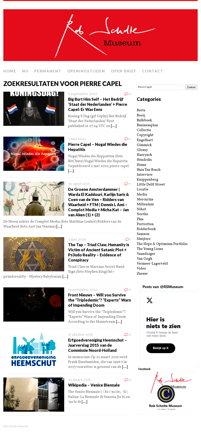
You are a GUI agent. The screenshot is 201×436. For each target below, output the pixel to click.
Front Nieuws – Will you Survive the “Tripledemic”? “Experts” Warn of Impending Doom (99, 299)
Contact (152, 71)
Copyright (145, 135)
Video (141, 268)
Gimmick (144, 145)
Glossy (142, 150)
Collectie (144, 130)
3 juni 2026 (77, 239)
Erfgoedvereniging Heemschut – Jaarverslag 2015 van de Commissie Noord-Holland (97, 345)
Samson (143, 234)
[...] (113, 126)
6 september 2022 (82, 94)
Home (9, 71)
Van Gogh (144, 258)
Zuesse (142, 273)
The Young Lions (150, 249)
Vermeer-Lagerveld (152, 263)
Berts (141, 110)
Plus (140, 219)
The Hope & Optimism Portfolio (162, 244)
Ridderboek (146, 229)
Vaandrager (146, 253)
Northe (142, 214)
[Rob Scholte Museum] (100, 34)
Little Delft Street (151, 184)
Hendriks (144, 159)
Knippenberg (147, 179)
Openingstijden (86, 71)
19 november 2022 (83, 289)
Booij (141, 115)
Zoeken (191, 87)
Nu (25, 71)
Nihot (141, 209)
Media (142, 194)
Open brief (123, 71)
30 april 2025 (79, 184)
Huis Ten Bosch (149, 169)
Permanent (47, 71)
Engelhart (145, 140)
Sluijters (143, 239)
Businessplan (147, 125)
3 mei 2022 (77, 139)
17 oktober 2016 (80, 334)
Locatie (142, 189)
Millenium (145, 204)
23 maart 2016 (79, 380)
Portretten (145, 224)
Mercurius (145, 199)
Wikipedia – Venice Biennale (94, 385)
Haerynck (144, 155)
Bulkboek (144, 120)
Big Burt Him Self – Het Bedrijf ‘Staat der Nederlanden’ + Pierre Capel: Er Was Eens (97, 104)
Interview (145, 174)
